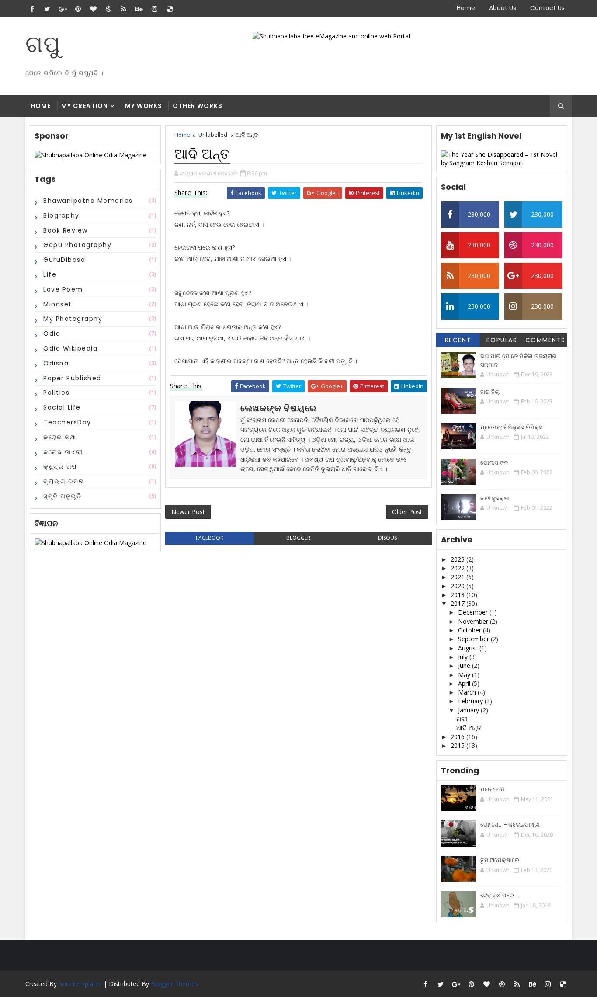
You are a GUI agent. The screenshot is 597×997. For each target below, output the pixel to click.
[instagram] (154, 8)
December (473, 612)
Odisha (56, 363)
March (468, 692)
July (463, 657)
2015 (458, 745)
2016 (458, 737)
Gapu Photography (77, 244)
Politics (56, 392)
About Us (502, 7)
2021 (458, 577)
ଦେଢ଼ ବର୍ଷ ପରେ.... (499, 895)
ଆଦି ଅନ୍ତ (468, 727)
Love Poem (63, 289)
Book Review (65, 230)
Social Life (62, 407)
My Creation (84, 105)
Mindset (57, 304)
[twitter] (47, 8)
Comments (545, 340)
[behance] (139, 8)
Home (466, 7)
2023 (458, 559)
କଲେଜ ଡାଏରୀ (63, 452)
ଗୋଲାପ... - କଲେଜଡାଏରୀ (510, 824)
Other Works (197, 105)
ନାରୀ (461, 719)
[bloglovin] (93, 8)
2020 (458, 586)
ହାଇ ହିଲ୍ (490, 392)
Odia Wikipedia (70, 348)
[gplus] (62, 8)
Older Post (407, 511)
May (465, 674)
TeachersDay (67, 422)
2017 (458, 603)
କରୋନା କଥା (59, 437)
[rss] (123, 8)
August (468, 648)
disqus (387, 538)
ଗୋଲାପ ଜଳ (494, 463)
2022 (458, 568)
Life (49, 274)
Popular (501, 340)
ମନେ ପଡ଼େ (492, 789)
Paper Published (72, 378)
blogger (298, 538)
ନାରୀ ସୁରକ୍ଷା (495, 498)
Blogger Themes (174, 984)
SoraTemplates (80, 984)
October (470, 630)
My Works (143, 105)
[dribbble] (108, 8)
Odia (51, 333)
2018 (458, 595)
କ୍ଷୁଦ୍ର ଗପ (60, 466)
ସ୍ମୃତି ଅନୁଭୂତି (62, 496)
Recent (458, 340)
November (474, 621)
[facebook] (31, 8)
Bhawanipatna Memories (88, 200)
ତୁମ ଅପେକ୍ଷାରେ (499, 860)
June (465, 665)
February (471, 701)
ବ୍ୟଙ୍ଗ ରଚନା (63, 481)
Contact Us (547, 7)
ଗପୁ (43, 44)
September (474, 639)
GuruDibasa (64, 259)
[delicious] (169, 8)
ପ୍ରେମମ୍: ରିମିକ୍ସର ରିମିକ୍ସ (511, 427)
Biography (61, 215)
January (469, 710)
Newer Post (188, 511)
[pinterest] (77, 8)
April (465, 683)
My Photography (72, 318)
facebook (209, 538)
